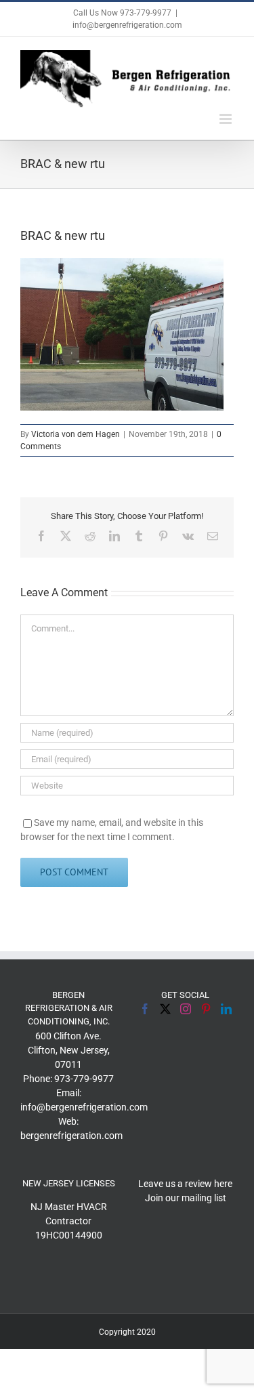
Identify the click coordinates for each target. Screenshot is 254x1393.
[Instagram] (185, 1008)
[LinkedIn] (226, 1008)
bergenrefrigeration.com (71, 1135)
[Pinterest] (205, 1008)
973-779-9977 (84, 1078)
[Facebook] (145, 1008)
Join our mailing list (185, 1197)
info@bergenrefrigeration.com (127, 25)
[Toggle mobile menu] (226, 119)
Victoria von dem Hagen (75, 434)
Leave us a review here (185, 1183)
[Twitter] (165, 1008)
